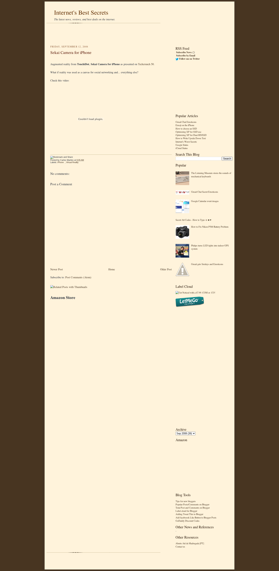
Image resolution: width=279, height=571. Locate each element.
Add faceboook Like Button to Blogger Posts (196, 517)
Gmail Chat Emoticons (186, 121)
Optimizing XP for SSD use (188, 131)
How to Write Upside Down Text (191, 138)
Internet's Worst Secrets (186, 141)
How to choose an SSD (186, 128)
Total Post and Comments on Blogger (193, 507)
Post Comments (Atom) (78, 277)
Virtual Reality (72, 162)
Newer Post (56, 269)
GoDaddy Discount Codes (187, 520)
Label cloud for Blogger (186, 510)
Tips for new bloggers (186, 501)
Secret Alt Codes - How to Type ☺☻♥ (193, 219)
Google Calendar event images (205, 201)
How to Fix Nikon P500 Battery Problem (210, 226)
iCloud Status (182, 148)
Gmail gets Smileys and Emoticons (207, 264)
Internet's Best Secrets (81, 12)
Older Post (166, 269)
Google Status (182, 144)
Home (111, 269)
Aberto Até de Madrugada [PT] (190, 543)
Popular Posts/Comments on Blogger (192, 504)
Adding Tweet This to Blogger (189, 514)
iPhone (61, 162)
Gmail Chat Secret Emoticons (204, 191)
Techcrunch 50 (146, 64)
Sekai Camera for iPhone (70, 52)
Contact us (180, 546)
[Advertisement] (139, 34)
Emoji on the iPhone (185, 125)
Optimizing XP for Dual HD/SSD (191, 134)
